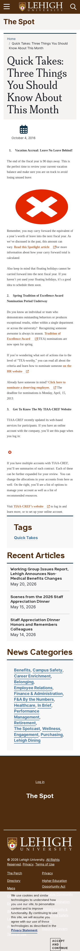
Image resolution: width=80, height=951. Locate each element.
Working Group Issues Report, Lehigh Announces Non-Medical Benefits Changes (39, 574)
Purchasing (52, 734)
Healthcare (24, 705)
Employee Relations (33, 688)
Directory (13, 881)
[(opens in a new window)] (41, 7)
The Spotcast (27, 728)
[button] (72, 7)
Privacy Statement (24, 930)
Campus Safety (47, 670)
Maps (11, 888)
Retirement (25, 723)
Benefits (22, 670)
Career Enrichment (32, 676)
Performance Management (26, 714)
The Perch (14, 873)
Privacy (28, 864)
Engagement (26, 734)
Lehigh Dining (27, 740)
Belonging (24, 682)
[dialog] (40, 921)
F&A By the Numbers (34, 699)
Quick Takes (26, 537)
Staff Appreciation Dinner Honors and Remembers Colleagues (35, 624)
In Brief (44, 705)
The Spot (18, 21)
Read (31, 247)
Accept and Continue (56, 944)
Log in (40, 782)
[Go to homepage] (40, 844)
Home (11, 39)
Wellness (51, 728)
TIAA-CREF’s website (28, 506)
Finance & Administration (38, 693)
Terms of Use (44, 864)
